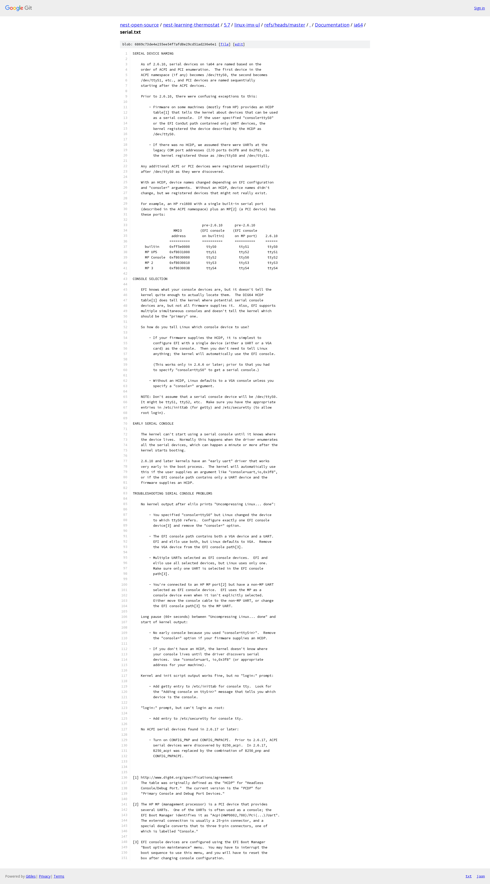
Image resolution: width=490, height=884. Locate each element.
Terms (59, 876)
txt (468, 876)
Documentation (332, 25)
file (224, 44)
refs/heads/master (284, 25)
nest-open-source (139, 25)
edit (239, 44)
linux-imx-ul (247, 25)
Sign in (479, 8)
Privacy (45, 876)
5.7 (227, 25)
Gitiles (31, 876)
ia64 (358, 25)
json (481, 876)
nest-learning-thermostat (191, 25)
